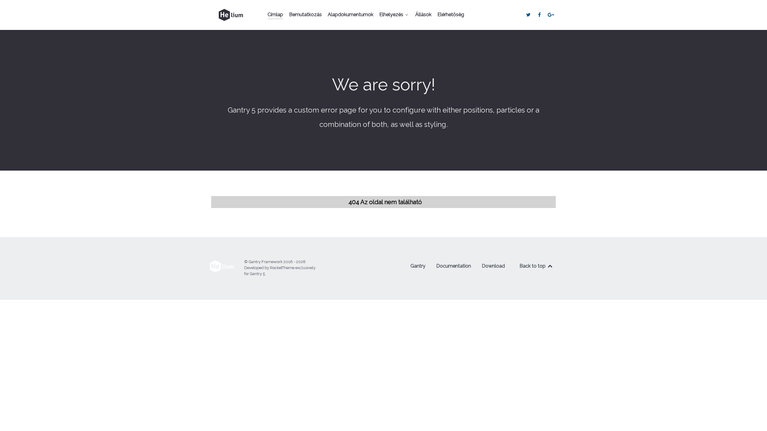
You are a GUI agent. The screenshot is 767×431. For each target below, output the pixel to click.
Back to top (533, 266)
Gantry (417, 266)
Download (493, 266)
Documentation (453, 266)
